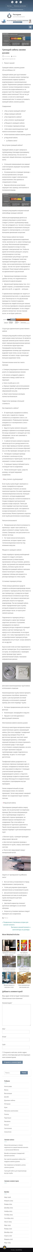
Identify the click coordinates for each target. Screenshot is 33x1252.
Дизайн (6, 1097)
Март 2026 (7, 1197)
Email (4, 1037)
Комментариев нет (9, 59)
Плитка (6, 1114)
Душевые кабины (9, 1100)
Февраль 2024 (8, 1201)
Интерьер (7, 1104)
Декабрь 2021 (8, 1232)
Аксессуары (8, 1086)
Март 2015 (7, 1243)
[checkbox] (4, 1247)
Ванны (6, 918)
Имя (4, 1029)
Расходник (17, 14)
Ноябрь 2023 (8, 1211)
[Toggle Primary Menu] (30, 27)
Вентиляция (8, 1093)
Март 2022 (7, 1225)
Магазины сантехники (20, 6)
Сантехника (8, 1128)
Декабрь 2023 (8, 1208)
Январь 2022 (8, 1229)
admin (14, 56)
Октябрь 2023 (8, 1215)
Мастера (9, 6)
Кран (5, 1107)
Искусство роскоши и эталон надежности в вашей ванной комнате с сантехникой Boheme (16, 1147)
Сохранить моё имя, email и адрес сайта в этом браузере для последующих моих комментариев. (16, 1055)
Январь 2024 (8, 1204)
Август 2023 (8, 1222)
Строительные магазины (16, 9)
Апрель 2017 (8, 1236)
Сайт (4, 1044)
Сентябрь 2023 (8, 1218)
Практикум (7, 1118)
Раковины (7, 1121)
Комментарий (7, 1003)
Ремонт (6, 1125)
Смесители (7, 1132)
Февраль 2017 (8, 1239)
